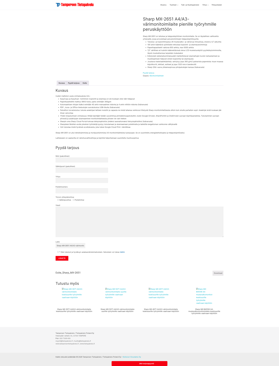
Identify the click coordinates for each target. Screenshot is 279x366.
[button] (139, 363)
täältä (122, 252)
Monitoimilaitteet (157, 76)
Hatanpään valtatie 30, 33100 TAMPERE (71, 336)
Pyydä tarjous (148, 73)
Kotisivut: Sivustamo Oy (132, 357)
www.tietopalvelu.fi (87, 344)
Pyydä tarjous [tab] (74, 83)
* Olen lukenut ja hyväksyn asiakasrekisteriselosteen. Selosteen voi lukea (92, 252)
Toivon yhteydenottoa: (65, 197)
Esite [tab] (85, 83)
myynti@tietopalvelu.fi (64, 341)
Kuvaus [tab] (62, 83)
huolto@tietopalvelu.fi (82, 341)
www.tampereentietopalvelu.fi (67, 344)
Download (218, 273)
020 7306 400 (65, 338)
